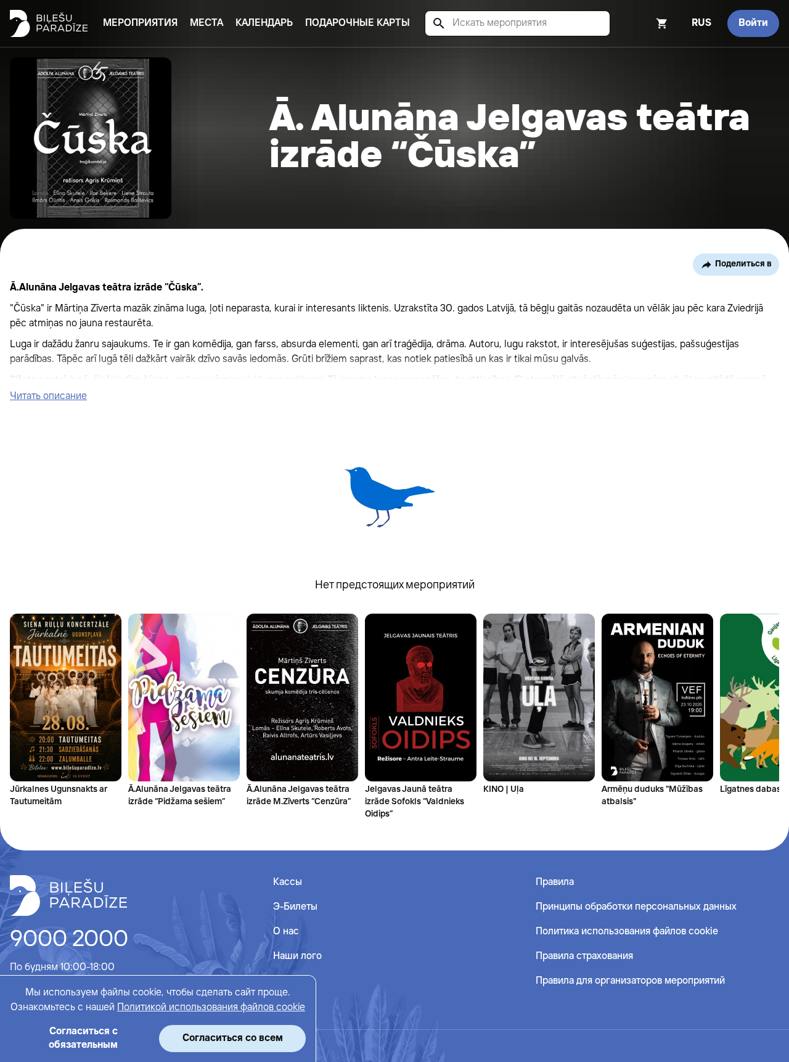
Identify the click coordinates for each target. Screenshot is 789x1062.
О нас (286, 931)
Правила (555, 882)
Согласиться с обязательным (83, 1038)
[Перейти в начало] (68, 895)
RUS (701, 23)
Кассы (287, 882)
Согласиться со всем (232, 1038)
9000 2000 (69, 940)
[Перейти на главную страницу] (49, 23)
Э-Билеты (295, 907)
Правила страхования (584, 956)
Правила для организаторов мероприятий (630, 981)
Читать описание (48, 396)
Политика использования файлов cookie (627, 931)
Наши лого (297, 956)
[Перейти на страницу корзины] (645, 23)
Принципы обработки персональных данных (636, 907)
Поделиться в (743, 264)
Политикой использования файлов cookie (211, 1007)
